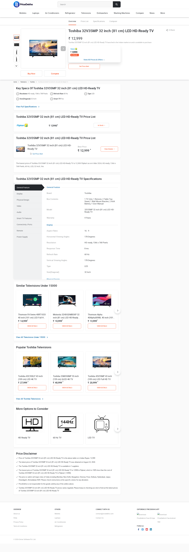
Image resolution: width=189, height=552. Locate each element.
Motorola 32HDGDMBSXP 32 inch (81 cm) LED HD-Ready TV (66, 317)
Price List (84, 21)
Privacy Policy (18, 522)
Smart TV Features (24, 218)
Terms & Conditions (20, 526)
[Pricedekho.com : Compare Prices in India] (24, 4)
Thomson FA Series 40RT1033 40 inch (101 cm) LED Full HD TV (32, 317)
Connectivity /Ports (24, 224)
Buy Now (31, 73)
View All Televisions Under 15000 (30, 337)
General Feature (23, 187)
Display (19, 193)
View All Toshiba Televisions (28, 398)
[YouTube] (146, 529)
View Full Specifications (26, 106)
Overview (72, 21)
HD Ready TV (24, 437)
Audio (19, 212)
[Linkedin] (150, 529)
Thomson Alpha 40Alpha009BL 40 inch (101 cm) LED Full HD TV (100, 317)
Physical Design (23, 200)
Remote (20, 230)
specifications (99, 21)
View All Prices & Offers (93, 59)
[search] (117, 4)
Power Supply (22, 237)
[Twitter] (142, 529)
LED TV (91, 437)
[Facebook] (138, 529)
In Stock (74, 55)
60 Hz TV (57, 437)
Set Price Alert (38, 154)
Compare (113, 21)
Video (19, 206)
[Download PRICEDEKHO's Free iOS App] (146, 516)
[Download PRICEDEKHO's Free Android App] (166, 518)
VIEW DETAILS (32, 326)
